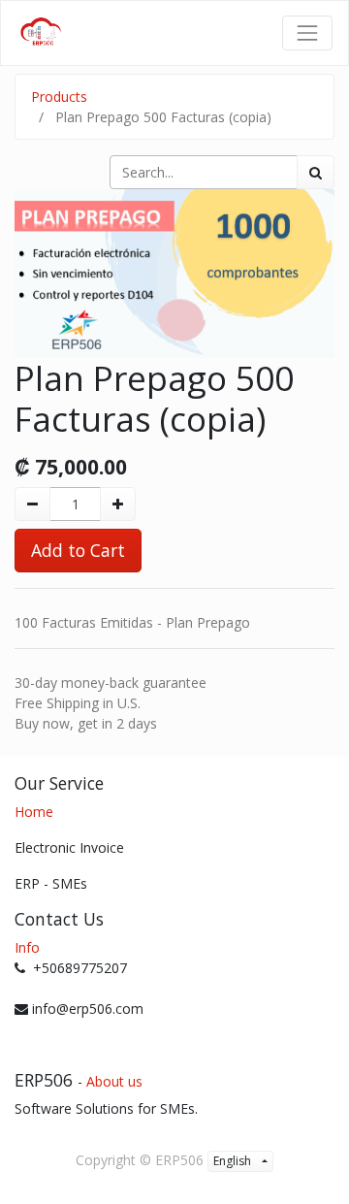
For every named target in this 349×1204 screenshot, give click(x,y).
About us (114, 1081)
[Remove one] (32, 504)
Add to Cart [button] (78, 550)
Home (34, 811)
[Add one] (118, 504)
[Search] (315, 172)
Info (27, 947)
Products (59, 96)
